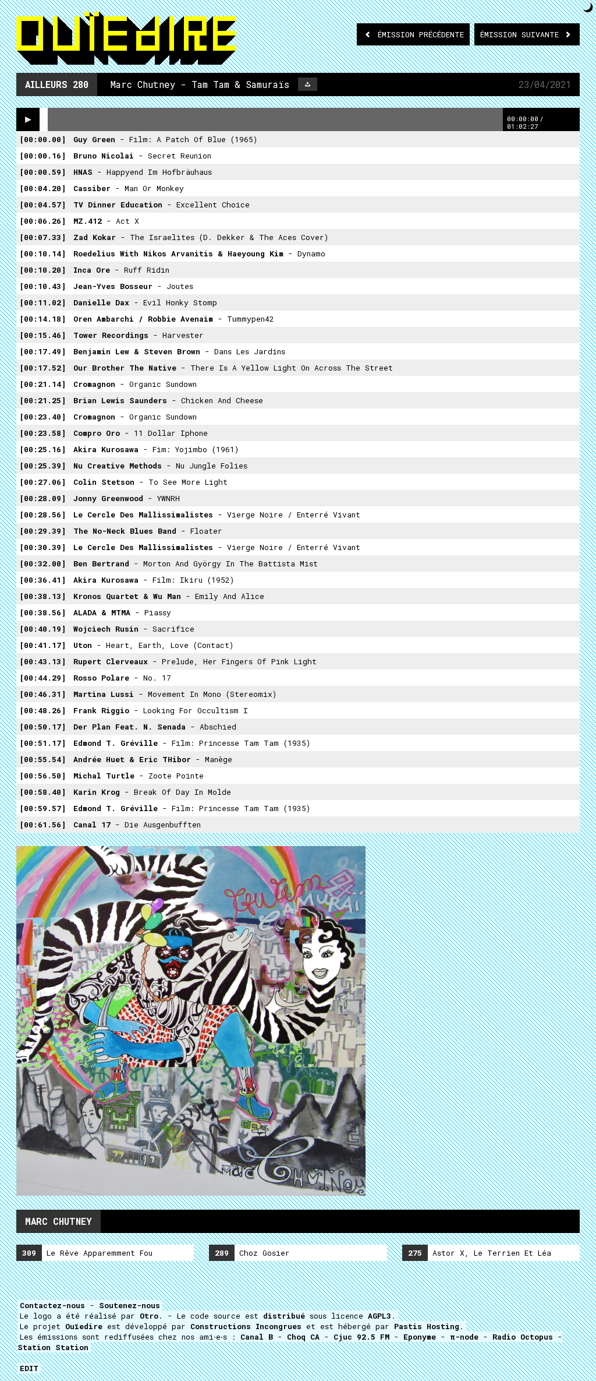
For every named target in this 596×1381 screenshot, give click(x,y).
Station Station (52, 1347)
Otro (149, 1315)
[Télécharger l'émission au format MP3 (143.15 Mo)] (307, 84)
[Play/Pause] (28, 119)
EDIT (29, 1368)
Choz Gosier (252, 1253)
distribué (284, 1315)
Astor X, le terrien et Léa (479, 1253)
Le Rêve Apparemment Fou (87, 1253)
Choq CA (303, 1336)
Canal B (256, 1336)
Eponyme (419, 1336)
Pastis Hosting (426, 1326)
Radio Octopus (522, 1336)
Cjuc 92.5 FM (361, 1336)
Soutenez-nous (129, 1305)
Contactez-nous (52, 1305)
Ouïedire (83, 1326)
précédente (421, 34)
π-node (464, 1336)
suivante (521, 34)
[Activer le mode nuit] (588, 7)
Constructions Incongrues (245, 1326)
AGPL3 (379, 1315)
